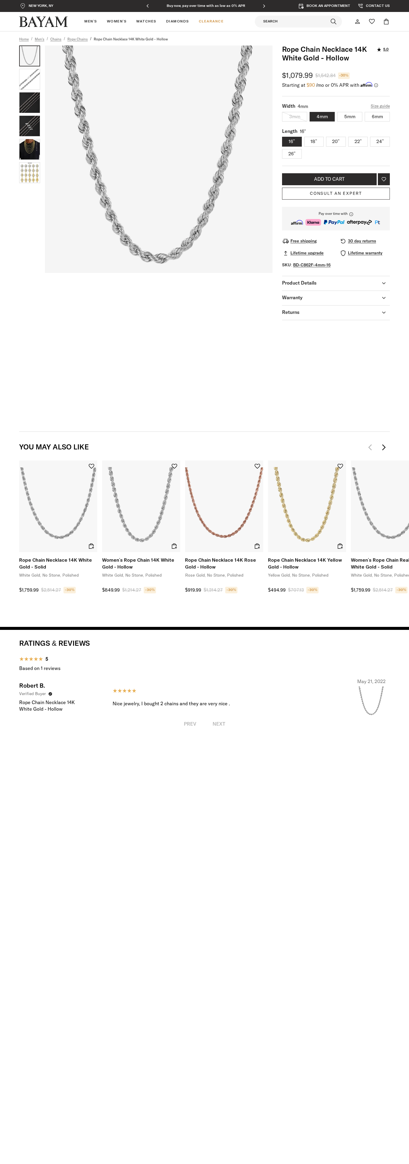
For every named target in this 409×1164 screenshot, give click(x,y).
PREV (190, 724)
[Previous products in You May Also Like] (372, 447)
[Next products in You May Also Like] (384, 447)
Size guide (380, 106)
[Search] (333, 21)
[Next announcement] (264, 6)
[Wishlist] (371, 21)
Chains (55, 39)
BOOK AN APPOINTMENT (328, 6)
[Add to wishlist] (384, 179)
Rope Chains (77, 39)
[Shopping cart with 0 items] (386, 21)
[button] (336, 218)
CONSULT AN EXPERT (336, 194)
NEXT (219, 724)
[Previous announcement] (147, 6)
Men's (39, 39)
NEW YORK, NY (41, 6)
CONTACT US (378, 6)
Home (24, 39)
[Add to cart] (91, 546)
